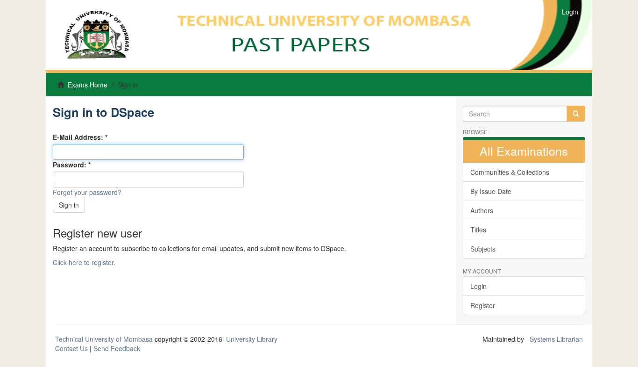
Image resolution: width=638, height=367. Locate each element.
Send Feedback (116, 348)
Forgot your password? (87, 192)
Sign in (69, 204)
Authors (481, 210)
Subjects (483, 248)
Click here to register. (84, 262)
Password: (70, 164)
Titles (478, 229)
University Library (251, 339)
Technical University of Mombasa (105, 339)
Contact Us (71, 348)
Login (478, 286)
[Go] (576, 114)
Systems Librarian (555, 339)
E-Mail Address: (79, 137)
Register (482, 305)
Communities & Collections (509, 172)
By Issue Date (490, 191)
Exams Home (87, 84)
